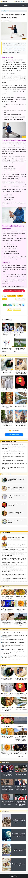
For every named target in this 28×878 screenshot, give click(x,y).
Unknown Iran (6, 715)
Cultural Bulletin (6, 532)
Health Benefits (11, 295)
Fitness (20, 295)
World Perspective (6, 10)
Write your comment (14, 434)
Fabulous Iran (5, 586)
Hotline (4, 665)
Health (4, 299)
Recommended (6, 474)
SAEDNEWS (11, 60)
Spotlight (4, 355)
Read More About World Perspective (13, 290)
